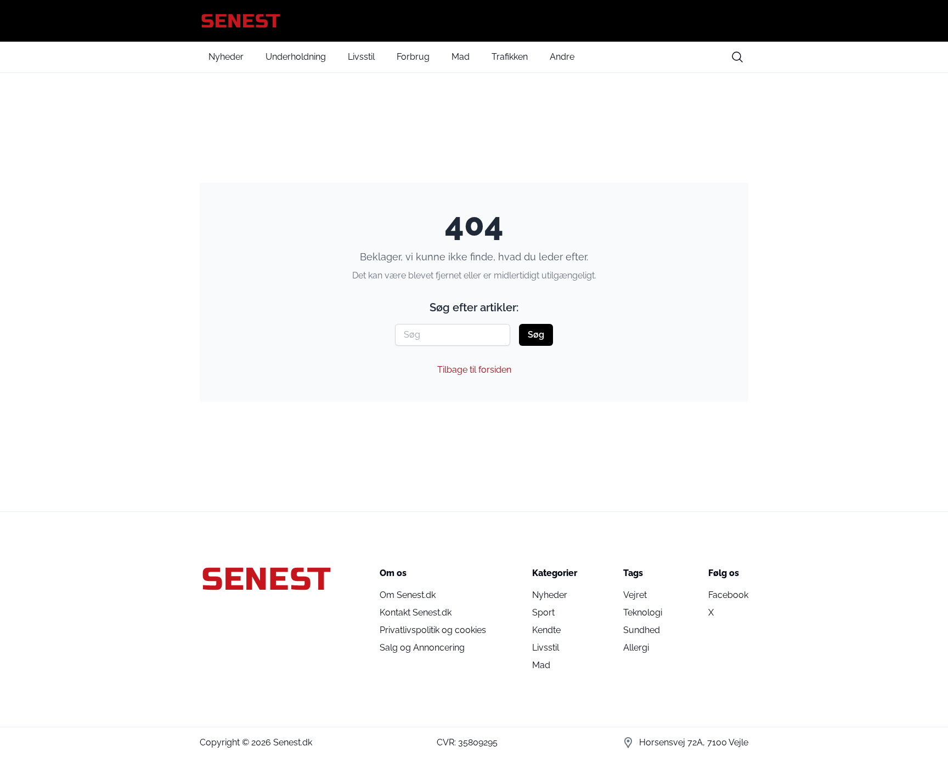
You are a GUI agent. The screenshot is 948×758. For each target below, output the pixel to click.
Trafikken (510, 57)
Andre (562, 57)
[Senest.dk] (474, 21)
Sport (543, 612)
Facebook (728, 595)
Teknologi (642, 612)
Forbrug (413, 57)
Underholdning (296, 57)
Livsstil (361, 57)
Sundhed (641, 630)
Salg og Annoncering (422, 647)
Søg (536, 334)
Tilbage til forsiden (474, 369)
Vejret (635, 595)
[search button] (737, 57)
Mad (461, 57)
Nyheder (226, 57)
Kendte (546, 630)
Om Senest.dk (408, 595)
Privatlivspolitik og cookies (433, 630)
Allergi (636, 647)
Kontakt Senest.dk (416, 612)
